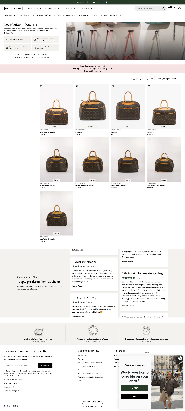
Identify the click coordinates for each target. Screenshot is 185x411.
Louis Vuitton (44, 130)
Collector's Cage (95, 406)
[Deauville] (92, 106)
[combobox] (150, 8)
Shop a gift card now (92, 71)
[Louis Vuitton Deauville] (56, 106)
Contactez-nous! (42, 54)
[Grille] (134, 78)
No (134, 396)
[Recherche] (163, 8)
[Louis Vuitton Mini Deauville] (92, 159)
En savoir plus (8, 33)
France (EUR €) (12, 406)
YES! (134, 388)
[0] (169, 8)
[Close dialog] (180, 358)
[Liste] (140, 78)
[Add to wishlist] (41, 86)
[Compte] (174, 8)
